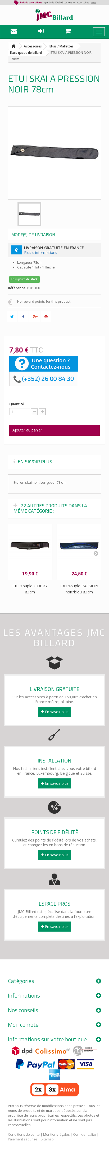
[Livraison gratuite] (54, 662)
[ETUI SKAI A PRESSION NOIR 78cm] (29, 214)
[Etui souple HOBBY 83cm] (30, 546)
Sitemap (47, 1139)
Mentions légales (56, 1134)
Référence (16, 287)
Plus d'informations (40, 252)
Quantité (16, 404)
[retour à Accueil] (13, 46)
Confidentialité (84, 1134)
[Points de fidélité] (54, 805)
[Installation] (54, 734)
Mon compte (23, 1024)
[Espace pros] (54, 877)
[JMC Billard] (54, 15)
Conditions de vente (24, 1134)
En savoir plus (57, 711)
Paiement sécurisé (22, 1139)
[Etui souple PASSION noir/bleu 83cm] (79, 546)
